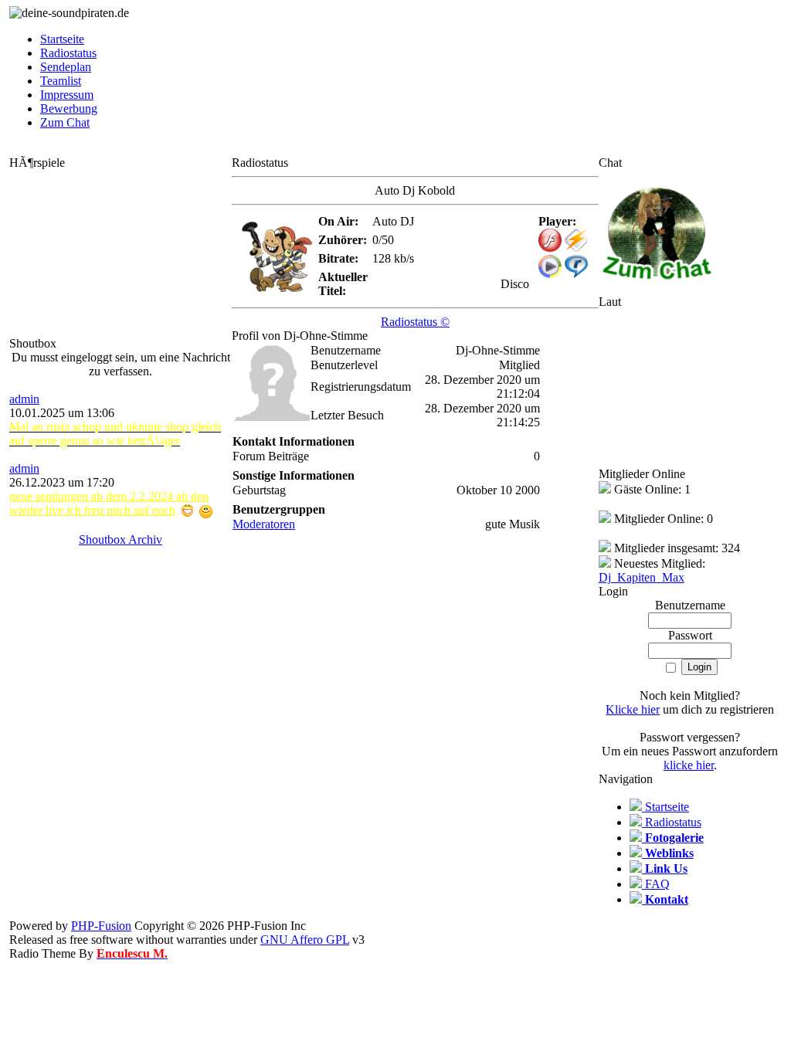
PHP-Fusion (101, 925)
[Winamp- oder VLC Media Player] (576, 247)
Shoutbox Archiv (120, 539)
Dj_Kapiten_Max (641, 577)
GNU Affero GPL (304, 939)
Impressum (66, 94)
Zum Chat (65, 122)
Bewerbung (68, 108)
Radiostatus (68, 52)
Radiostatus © (415, 321)
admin (24, 398)
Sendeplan (65, 66)
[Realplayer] (576, 273)
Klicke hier (633, 709)
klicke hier (689, 765)
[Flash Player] (550, 240)
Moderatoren (264, 524)
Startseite (62, 39)
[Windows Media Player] (550, 273)
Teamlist (60, 80)
